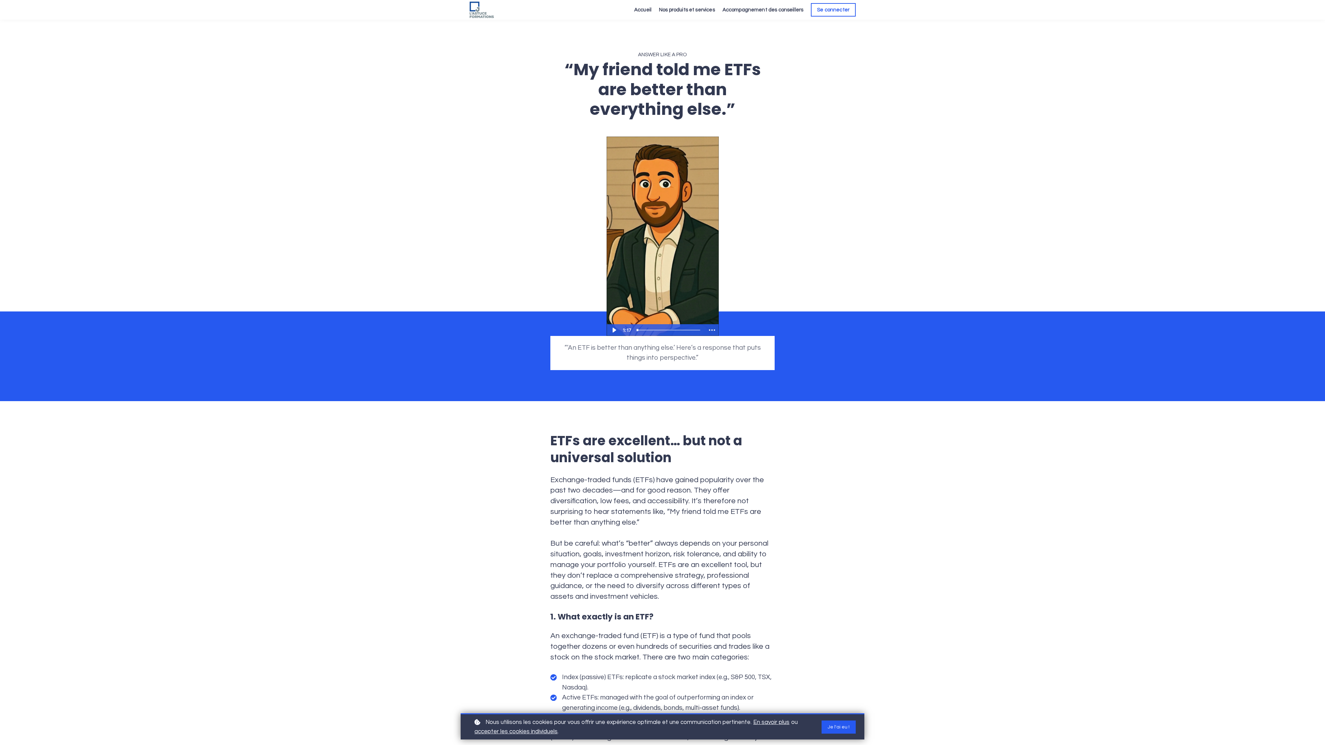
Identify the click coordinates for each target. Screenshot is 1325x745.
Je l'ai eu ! (839, 727)
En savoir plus (771, 722)
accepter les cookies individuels (516, 731)
